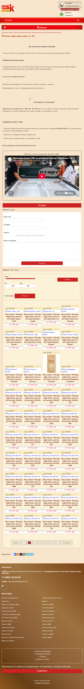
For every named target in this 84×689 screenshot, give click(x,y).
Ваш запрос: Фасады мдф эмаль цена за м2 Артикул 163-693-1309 (70, 462)
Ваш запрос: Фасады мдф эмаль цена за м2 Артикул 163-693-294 (14, 462)
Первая (16, 543)
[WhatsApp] (27, 554)
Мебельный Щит (47, 631)
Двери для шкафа (8, 608)
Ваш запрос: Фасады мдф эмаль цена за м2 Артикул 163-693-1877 (51, 504)
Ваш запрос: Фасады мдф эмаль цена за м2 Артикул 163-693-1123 (32, 462)
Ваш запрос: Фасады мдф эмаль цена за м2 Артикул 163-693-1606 (14, 525)
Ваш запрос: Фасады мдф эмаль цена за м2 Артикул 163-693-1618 (70, 483)
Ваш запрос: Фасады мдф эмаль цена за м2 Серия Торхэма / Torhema (51, 378)
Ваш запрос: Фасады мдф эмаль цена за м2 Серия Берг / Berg (32, 340)
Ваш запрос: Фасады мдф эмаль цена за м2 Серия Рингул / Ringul (70, 341)
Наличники (5, 601)
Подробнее (42, 671)
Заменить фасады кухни (10, 598)
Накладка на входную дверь (11, 614)
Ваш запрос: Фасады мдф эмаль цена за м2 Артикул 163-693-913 (70, 399)
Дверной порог (7, 634)
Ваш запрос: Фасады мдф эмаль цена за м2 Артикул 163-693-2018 (70, 441)
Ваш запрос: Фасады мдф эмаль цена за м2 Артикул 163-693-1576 (51, 462)
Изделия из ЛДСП (8, 631)
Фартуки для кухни (48, 617)
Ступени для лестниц (49, 627)
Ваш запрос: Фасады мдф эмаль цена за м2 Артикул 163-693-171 (32, 441)
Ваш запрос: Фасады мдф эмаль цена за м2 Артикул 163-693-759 (14, 399)
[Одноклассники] (18, 554)
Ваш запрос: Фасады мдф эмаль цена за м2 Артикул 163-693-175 (32, 483)
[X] (21, 554)
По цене (25, 296)
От (6, 283)
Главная (10, 32)
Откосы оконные (47, 621)
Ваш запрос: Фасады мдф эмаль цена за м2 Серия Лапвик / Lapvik (32, 317)
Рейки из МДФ (6, 624)
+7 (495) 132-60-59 (72, 6)
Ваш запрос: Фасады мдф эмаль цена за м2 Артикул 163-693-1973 (14, 420)
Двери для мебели (8, 640)
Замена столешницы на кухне (52, 598)
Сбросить (68, 279)
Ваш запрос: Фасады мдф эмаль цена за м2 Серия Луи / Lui (51, 316)
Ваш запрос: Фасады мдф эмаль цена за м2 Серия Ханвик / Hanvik (14, 341)
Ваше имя (7, 216)
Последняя (66, 543)
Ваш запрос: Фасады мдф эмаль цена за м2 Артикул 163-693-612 (51, 441)
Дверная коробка (47, 614)
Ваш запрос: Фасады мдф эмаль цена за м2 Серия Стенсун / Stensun (32, 378)
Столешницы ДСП (48, 608)
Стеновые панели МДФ (9, 617)
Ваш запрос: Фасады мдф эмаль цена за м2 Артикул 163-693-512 (51, 483)
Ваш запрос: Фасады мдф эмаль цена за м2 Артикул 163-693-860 (70, 420)
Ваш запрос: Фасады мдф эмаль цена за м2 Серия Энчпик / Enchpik (14, 378)
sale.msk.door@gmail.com (18, 581)
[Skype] (29, 554)
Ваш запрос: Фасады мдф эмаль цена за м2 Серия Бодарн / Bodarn (51, 341)
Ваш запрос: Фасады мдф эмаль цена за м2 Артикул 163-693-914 (32, 525)
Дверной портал (7, 621)
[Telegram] (32, 554)
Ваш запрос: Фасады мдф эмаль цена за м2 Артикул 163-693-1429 (70, 504)
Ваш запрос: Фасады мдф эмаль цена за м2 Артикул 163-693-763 (70, 525)
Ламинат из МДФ (47, 634)
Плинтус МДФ (46, 624)
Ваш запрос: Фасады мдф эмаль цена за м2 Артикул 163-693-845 (51, 399)
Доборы (44, 601)
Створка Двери (47, 637)
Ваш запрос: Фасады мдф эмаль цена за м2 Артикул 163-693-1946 (14, 483)
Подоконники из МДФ (9, 611)
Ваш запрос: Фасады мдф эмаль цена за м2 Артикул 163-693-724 (51, 525)
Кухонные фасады (37, 32)
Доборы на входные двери (10, 604)
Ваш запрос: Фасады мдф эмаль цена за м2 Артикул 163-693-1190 (51, 420)
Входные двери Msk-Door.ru (42, 680)
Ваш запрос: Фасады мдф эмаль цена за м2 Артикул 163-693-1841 (14, 441)
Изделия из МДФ (47, 604)
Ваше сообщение (10, 240)
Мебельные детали (8, 627)
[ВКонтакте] (15, 554)
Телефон (7, 224)
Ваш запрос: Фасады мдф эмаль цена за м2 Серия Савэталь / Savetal (70, 317)
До (21, 283)
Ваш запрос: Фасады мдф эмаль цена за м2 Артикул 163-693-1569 (32, 504)
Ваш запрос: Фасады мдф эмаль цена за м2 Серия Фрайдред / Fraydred (70, 378)
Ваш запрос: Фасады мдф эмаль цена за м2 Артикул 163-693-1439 (32, 420)
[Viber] (24, 554)
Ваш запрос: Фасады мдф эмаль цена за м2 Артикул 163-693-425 (32, 399)
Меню (9, 20)
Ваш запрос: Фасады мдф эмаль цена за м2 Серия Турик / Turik (14, 317)
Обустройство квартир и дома (22, 32)
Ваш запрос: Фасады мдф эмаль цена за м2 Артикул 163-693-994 (14, 504)
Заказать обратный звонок (69, 9)
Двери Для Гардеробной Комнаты (13, 637)
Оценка (6, 232)
